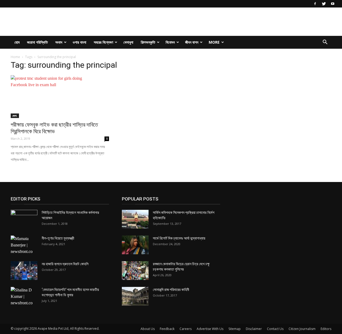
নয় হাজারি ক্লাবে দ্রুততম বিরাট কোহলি (65, 264)
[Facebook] (315, 3)
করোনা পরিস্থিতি (37, 42)
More (214, 42)
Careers (186, 329)
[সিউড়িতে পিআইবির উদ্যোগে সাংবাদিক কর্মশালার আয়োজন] (24, 219)
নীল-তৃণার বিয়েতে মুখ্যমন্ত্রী (58, 238)
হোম (17, 42)
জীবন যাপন (191, 42)
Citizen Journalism (302, 329)
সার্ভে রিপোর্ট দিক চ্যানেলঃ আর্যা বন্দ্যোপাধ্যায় (179, 238)
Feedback (167, 329)
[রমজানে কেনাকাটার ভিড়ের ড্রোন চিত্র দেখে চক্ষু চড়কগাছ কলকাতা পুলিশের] (135, 270)
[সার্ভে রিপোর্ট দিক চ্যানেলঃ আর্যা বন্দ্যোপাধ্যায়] (135, 245)
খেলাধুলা (128, 42)
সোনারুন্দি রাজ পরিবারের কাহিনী (171, 289)
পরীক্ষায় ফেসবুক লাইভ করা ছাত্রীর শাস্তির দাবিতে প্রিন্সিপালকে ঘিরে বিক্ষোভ (54, 128)
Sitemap (234, 329)
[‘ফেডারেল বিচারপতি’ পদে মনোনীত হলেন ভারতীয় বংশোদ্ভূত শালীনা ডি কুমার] (24, 296)
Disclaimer (254, 329)
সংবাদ (58, 42)
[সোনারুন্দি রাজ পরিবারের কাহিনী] (135, 296)
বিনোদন (170, 42)
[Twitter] (324, 3)
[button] (324, 42)
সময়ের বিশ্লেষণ (103, 42)
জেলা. (14, 115)
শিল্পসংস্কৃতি (148, 42)
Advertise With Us (210, 329)
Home (15, 57)
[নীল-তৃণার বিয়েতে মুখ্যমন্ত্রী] (24, 245)
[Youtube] (333, 3)
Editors (326, 329)
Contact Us (275, 329)
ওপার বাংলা (79, 42)
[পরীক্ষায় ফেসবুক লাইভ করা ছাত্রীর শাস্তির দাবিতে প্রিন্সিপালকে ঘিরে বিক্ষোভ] (60, 96)
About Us (148, 329)
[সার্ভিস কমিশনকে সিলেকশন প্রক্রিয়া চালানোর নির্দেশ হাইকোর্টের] (135, 219)
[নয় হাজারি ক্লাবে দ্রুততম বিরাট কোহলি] (24, 270)
